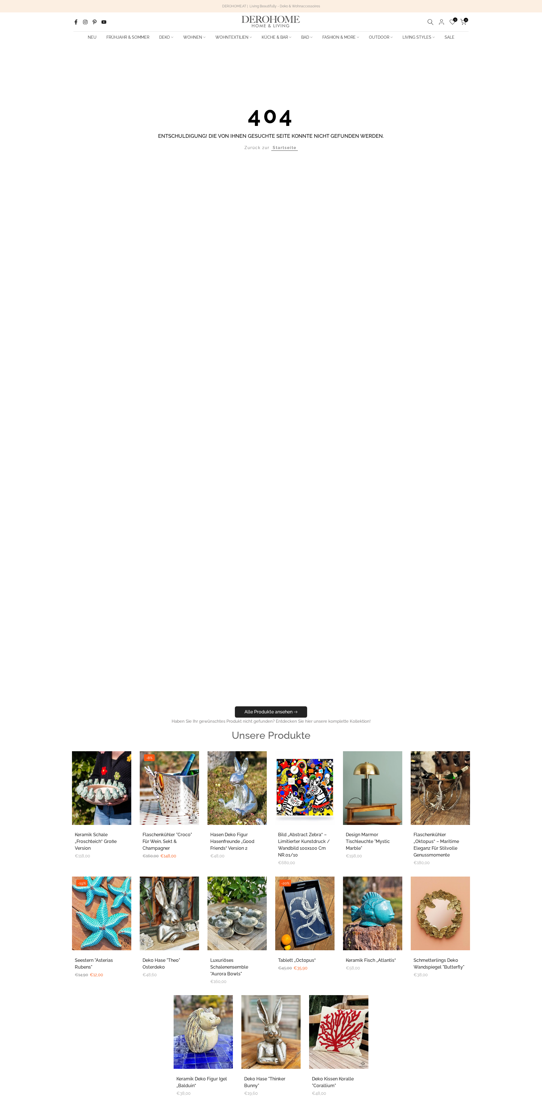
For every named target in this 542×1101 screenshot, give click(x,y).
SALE (449, 37)
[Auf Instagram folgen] (85, 22)
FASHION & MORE (339, 37)
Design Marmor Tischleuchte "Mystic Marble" (368, 841)
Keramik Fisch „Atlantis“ (371, 960)
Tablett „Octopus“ (297, 960)
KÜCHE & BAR (275, 37)
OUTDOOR (379, 37)
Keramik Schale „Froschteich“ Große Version (96, 841)
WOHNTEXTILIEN (231, 37)
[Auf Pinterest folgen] (94, 22)
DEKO (164, 37)
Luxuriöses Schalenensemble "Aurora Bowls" (229, 967)
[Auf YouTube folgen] (103, 22)
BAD (305, 37)
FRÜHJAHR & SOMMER (127, 37)
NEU (92, 37)
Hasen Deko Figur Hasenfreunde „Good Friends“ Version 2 (232, 841)
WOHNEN (192, 37)
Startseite (284, 147)
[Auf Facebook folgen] (75, 22)
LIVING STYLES (417, 37)
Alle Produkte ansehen (268, 712)
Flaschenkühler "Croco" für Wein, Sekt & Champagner (167, 841)
